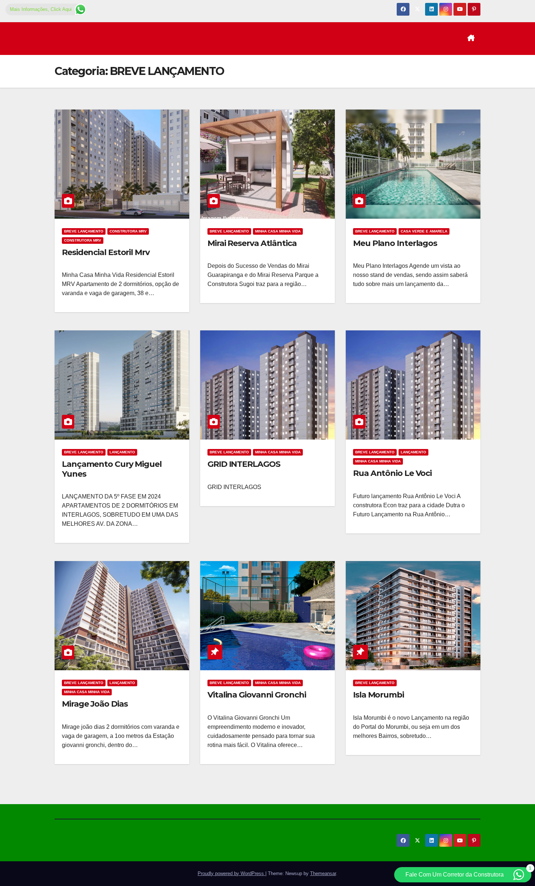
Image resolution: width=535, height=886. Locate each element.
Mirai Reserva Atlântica (252, 243)
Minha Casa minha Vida (278, 231)
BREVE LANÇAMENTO (83, 231)
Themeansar (323, 873)
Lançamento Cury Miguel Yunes (112, 468)
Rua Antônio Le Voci (392, 473)
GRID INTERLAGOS (243, 464)
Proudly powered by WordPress (231, 873)
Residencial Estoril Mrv (106, 252)
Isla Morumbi (378, 695)
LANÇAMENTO (122, 452)
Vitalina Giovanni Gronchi (256, 695)
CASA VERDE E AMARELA (424, 231)
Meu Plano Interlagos (395, 243)
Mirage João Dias (94, 704)
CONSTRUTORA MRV (128, 231)
